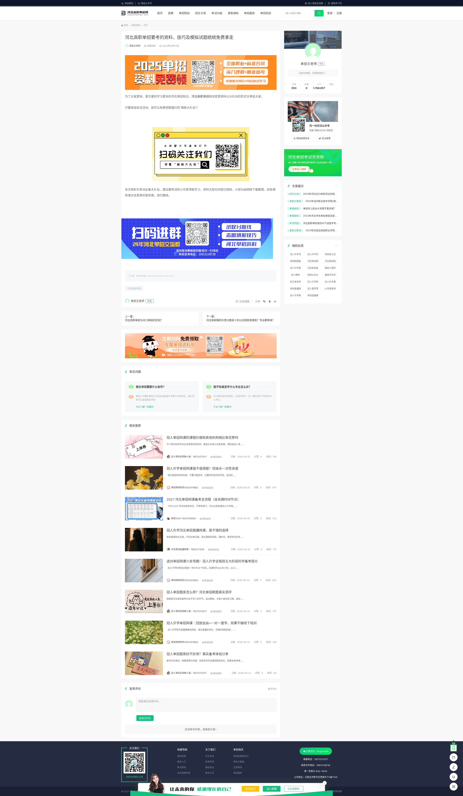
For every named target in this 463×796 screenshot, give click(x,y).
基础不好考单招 (330, 276)
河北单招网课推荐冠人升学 (312, 262)
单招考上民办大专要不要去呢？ (319, 208)
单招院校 (184, 13)
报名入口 (181, 761)
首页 (160, 13)
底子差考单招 (295, 282)
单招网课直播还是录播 (295, 262)
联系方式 (209, 773)
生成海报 (244, 301)
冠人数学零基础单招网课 (312, 289)
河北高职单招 (200, 96)
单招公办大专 (312, 276)
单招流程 (181, 756)
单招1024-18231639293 (183, 518)
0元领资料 (294, 788)
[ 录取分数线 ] (295, 201)
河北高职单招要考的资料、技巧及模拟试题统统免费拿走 (179, 37)
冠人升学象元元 (295, 296)
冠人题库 (295, 275)
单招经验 (265, 13)
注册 (339, 13)
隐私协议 (209, 767)
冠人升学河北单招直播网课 (312, 255)
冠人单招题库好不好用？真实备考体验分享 (197, 654)
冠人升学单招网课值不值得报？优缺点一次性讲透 (202, 468)
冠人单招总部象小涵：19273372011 (189, 456)
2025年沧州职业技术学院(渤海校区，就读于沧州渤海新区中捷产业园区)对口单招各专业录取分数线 (321, 201)
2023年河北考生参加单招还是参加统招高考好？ (320, 215)
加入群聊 (272, 788)
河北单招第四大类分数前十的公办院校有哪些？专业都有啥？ (240, 320)
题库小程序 (330, 268)
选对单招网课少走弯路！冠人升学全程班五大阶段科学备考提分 (212, 561)
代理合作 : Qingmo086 (317, 751)
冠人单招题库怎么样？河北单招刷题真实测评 (199, 592)
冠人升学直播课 (295, 269)
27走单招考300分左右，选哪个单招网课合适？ (330, 289)
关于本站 (209, 756)
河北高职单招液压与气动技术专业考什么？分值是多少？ (320, 223)
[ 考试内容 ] (294, 223)
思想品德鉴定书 (241, 756)
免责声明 (209, 761)
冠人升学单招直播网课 (312, 282)
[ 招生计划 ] (294, 193)
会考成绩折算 (183, 773)
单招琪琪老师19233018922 (184, 487)
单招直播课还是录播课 (312, 296)
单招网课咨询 (302, 138)
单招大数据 (238, 761)
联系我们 (250, 788)
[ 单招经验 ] (294, 208)
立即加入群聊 (299, 169)
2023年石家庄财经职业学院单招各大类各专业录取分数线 (321, 230)
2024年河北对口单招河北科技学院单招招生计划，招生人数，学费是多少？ (320, 193)
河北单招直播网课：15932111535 (187, 549)
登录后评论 (145, 718)
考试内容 (216, 13)
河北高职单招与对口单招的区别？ (144, 320)
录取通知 (233, 13)
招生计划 (200, 13)
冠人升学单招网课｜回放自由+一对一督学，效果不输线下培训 (212, 623)
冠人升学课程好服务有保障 (330, 282)
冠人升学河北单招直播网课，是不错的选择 (197, 530)
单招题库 (249, 13)
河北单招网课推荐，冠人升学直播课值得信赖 (330, 262)
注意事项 (237, 767)
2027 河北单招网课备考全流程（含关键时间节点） (203, 499)
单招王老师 (134, 45)
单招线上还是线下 (330, 255)
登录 (330, 13)
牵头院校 (181, 767)
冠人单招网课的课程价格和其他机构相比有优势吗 (202, 437)
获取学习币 (336, 3)
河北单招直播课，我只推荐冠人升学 (312, 269)
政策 (170, 13)
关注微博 (326, 138)
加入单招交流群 (315, 3)
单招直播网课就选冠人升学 (295, 289)
